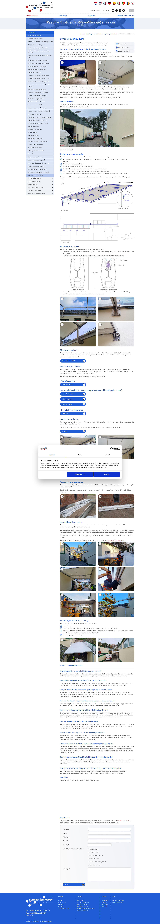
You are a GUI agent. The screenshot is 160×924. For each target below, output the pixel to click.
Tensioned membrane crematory (38, 60)
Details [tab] (80, 455)
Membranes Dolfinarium (35, 138)
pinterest (105, 900)
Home (93, 10)
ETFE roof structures (34, 181)
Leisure (91, 16)
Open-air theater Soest (35, 148)
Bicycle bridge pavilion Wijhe (36, 166)
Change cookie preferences (116, 540)
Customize (78, 474)
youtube (104, 902)
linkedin (104, 906)
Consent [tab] (52, 455)
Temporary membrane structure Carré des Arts (40, 85)
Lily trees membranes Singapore (38, 48)
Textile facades (32, 184)
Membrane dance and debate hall (38, 163)
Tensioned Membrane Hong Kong (38, 76)
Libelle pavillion (32, 132)
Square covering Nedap (35, 157)
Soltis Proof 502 (66, 384)
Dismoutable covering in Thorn (37, 120)
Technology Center (125, 16)
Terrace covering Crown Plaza (37, 66)
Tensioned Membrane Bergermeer (38, 82)
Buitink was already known (98, 862)
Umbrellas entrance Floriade (36, 102)
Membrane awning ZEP (35, 114)
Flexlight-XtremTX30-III (68, 361)
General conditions (118, 900)
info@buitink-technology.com (86, 908)
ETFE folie (65, 413)
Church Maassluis (33, 126)
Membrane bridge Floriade (36, 99)
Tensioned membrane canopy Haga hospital (39, 51)
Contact (107, 10)
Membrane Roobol (33, 135)
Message (66, 869)
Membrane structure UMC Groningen (39, 117)
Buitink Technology (86, 34)
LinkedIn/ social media (97, 855)
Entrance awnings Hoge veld (36, 160)
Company (66, 829)
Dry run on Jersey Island (35, 175)
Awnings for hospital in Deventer (38, 123)
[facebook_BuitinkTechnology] (120, 10)
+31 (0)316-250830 (123, 821)
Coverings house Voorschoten (37, 169)
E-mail (65, 841)
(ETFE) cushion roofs (34, 178)
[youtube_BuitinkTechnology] (117, 10)
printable (64, 431)
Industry (63, 16)
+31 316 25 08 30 (82, 906)
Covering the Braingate (35, 129)
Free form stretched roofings (37, 89)
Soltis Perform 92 (67, 404)
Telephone (66, 837)
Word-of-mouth (95, 858)
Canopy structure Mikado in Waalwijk (39, 111)
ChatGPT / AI (94, 852)
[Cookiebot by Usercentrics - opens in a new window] (111, 448)
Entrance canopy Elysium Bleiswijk (38, 172)
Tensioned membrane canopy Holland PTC (39, 56)
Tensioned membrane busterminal (38, 63)
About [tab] (108, 455)
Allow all (106, 474)
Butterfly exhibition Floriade (36, 151)
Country (66, 845)
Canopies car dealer (34, 72)
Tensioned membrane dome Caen (38, 79)
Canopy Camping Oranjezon (36, 45)
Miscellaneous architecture (36, 194)
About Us (99, 10)
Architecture (32, 16)
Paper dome (31, 154)
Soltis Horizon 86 (67, 399)
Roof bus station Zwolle (35, 39)
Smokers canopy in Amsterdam (37, 108)
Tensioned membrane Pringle (37, 96)
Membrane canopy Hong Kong (37, 69)
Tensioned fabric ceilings (35, 187)
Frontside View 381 (67, 394)
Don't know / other (96, 865)
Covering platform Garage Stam (38, 141)
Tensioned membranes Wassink (38, 93)
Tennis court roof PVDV (35, 105)
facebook (105, 904)
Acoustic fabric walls (34, 190)
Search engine (94, 849)
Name (65, 833)
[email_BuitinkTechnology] (113, 10)
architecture (62, 902)
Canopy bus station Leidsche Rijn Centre (40, 42)
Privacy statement (117, 902)
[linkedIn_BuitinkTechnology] (124, 10)
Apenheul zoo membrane (36, 145)
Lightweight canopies (34, 35)
